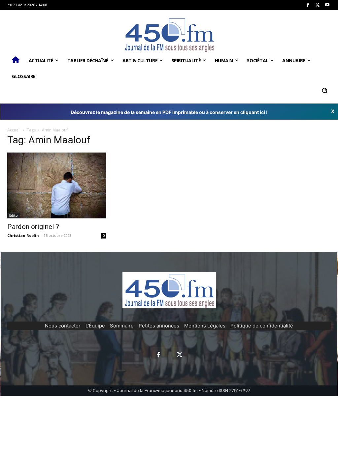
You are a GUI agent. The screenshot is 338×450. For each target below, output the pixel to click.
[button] (324, 90)
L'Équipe (95, 326)
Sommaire (122, 326)
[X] (318, 5)
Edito (13, 215)
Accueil (13, 130)
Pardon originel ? (33, 227)
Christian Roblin (23, 235)
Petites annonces (159, 326)
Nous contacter (63, 326)
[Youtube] (327, 5)
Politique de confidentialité (261, 326)
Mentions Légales (204, 326)
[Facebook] (308, 5)
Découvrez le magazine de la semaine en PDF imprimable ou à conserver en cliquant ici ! (169, 112)
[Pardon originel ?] (56, 185)
